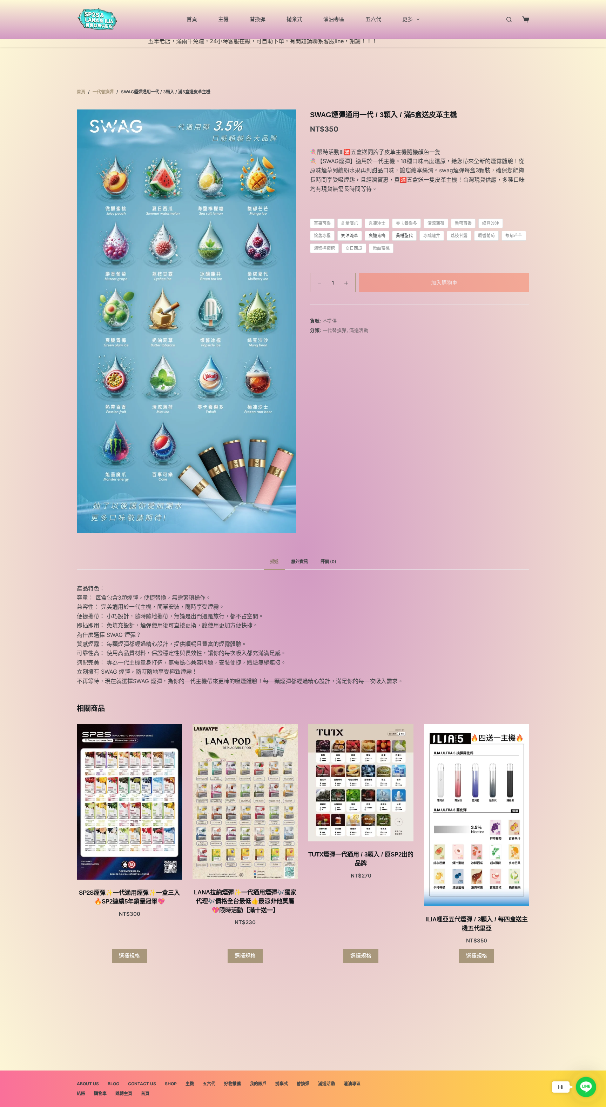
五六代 (373, 19)
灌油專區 (333, 19)
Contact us (142, 1083)
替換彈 (257, 19)
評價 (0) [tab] (328, 561)
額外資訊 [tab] (299, 561)
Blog (113, 1083)
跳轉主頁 (123, 1093)
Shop (171, 1083)
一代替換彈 (334, 330)
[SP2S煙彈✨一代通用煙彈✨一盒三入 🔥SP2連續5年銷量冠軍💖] (129, 802)
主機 (223, 19)
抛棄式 (294, 19)
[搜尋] (509, 19)
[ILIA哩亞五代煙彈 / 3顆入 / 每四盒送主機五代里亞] (476, 815)
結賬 (81, 1093)
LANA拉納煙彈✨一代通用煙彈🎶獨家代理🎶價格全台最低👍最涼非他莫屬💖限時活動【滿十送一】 (245, 901)
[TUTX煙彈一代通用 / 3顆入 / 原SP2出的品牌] (360, 782)
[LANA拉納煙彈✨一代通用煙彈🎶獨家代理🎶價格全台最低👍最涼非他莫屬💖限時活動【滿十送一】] (245, 801)
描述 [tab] (274, 561)
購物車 (100, 1093)
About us (88, 1083)
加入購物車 (444, 282)
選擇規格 (129, 955)
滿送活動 (359, 330)
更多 (407, 19)
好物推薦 (232, 1083)
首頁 (192, 19)
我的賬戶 (258, 1083)
